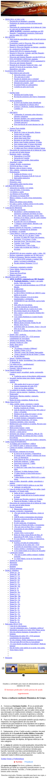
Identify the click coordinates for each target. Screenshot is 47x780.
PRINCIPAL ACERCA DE (15, 19)
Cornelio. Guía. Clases (22, 243)
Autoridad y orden (16, 162)
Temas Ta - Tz (15, 610)
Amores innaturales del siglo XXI (25, 386)
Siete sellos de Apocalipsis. (23, 305)
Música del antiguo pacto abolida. (21, 202)
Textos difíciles (15, 271)
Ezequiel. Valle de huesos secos (20, 368)
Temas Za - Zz (15, 622)
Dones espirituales (16, 101)
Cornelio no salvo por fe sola (24, 87)
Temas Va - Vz (15, 614)
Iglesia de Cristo (15, 130)
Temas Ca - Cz (15, 576)
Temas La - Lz (15, 594)
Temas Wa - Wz (15, 616)
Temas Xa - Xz (15, 618)
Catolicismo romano (17, 553)
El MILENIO (18, 289)
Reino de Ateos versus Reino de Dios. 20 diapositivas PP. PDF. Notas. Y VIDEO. (28, 536)
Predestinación (15, 172)
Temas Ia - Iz (14, 588)
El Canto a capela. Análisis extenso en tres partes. (27, 204)
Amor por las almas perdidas (24, 388)
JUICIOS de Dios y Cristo (19, 166)
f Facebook (28, 762)
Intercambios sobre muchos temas (21, 184)
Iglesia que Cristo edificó (22, 136)
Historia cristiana (15, 275)
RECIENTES (10, 37)
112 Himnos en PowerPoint (19, 194)
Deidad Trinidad (15, 180)
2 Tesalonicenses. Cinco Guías (24, 245)
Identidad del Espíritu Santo (23, 95)
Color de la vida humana (18, 626)
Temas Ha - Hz (15, 586)
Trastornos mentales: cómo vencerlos (22, 422)
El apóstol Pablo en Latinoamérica (26, 85)
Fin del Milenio (19, 356)
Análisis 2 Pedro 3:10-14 (22, 350)
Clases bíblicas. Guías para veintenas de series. (26, 233)
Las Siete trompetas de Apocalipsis (26, 307)
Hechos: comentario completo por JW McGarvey (27, 255)
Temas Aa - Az (15, 572)
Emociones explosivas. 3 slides (24, 463)
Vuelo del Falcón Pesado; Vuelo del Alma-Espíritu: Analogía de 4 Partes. (28, 407)
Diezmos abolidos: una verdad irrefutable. (28, 118)
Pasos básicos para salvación (19, 73)
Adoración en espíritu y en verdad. (21, 188)
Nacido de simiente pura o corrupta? (26, 79)
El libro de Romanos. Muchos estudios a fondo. (26, 257)
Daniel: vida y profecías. (18, 334)
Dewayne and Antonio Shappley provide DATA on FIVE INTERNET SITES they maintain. (27, 58)
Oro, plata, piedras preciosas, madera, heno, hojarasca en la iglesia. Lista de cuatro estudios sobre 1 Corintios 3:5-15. (30, 217)
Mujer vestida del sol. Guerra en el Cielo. (28, 309)
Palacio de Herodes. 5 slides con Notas (27, 501)
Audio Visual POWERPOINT (15, 442)
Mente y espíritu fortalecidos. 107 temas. (23, 420)
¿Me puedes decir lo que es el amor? (26, 384)
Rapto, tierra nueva (16, 344)
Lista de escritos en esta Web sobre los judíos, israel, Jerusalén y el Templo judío (27, 490)
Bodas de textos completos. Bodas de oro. (24, 400)
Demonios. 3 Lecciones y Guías (25, 239)
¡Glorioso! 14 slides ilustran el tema (26, 471)
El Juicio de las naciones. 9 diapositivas (27, 453)
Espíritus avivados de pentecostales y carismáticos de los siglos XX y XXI (26, 544)
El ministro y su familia (18, 231)
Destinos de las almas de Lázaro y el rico (28, 414)
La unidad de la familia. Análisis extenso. (24, 390)
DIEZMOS (13, 112)
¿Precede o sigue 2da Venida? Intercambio (28, 352)
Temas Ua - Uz (15, 612)
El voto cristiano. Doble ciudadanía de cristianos (26, 640)
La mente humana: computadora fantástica (28, 418)
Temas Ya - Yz (15, 620)
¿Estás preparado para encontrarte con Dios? (29, 81)
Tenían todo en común (21, 134)
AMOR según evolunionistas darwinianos (28, 517)
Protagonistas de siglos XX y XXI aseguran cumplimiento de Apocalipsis (25, 337)
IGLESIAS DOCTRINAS (14, 71)
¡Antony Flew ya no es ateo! (24, 533)
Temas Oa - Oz (15, 600)
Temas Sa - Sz (14, 608)
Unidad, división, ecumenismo (20, 164)
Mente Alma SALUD (12, 402)
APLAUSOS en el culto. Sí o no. (21, 206)
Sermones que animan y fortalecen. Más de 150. (26, 434)
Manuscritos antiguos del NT (24, 509)
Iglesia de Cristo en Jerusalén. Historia (27, 132)
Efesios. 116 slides (20, 465)
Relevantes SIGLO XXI (13, 624)
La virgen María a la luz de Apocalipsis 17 (28, 559)
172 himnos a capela (17, 192)
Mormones (13, 562)
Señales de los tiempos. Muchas (20, 340)
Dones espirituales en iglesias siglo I (26, 105)
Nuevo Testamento (16, 507)
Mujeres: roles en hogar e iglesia (21, 168)
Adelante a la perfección (22, 487)
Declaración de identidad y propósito (22, 21)
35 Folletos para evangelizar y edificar (23, 444)
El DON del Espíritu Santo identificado (27, 103)
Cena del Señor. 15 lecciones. (20, 190)
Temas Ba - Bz (15, 574)
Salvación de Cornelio (21, 158)
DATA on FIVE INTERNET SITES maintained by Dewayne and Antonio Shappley (27, 62)
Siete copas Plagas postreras (23, 321)
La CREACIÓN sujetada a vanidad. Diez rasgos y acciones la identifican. (28, 260)
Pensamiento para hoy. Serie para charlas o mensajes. (28, 440)
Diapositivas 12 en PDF (22, 156)
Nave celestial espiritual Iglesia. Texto (27, 146)
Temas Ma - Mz (15, 596)
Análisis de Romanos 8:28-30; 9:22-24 (27, 176)
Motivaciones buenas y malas (20, 428)
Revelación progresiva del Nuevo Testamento (29, 97)
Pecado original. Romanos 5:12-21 (26, 263)
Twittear (4, 759)
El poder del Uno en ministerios (25, 221)
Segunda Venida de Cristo (19, 342)
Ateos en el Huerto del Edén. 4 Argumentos (29, 525)
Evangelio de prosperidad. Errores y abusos (29, 547)
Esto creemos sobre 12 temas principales (28, 144)
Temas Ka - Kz (15, 592)
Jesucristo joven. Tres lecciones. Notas (27, 241)
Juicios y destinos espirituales (20, 358)
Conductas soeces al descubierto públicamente (30, 376)
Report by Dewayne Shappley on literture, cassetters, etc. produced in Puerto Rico (28, 48)
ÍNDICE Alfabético (12, 570)
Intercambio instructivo (22, 178)
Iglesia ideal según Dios (22, 138)
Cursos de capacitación (17, 210)
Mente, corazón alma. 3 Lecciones (26, 416)
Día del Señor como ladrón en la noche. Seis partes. (27, 648)
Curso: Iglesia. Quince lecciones (21, 269)
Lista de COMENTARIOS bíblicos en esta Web (26, 485)
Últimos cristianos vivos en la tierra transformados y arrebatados (26, 298)
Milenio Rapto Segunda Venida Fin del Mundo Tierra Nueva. (27, 324)
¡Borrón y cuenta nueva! (18, 432)
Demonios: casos (15, 182)
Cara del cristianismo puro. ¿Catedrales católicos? (27, 628)
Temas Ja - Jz (14, 590)
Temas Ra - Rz (15, 606)
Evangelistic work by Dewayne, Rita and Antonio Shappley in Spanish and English (27, 44)
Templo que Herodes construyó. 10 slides (28, 499)
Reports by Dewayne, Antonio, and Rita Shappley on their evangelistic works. (27, 54)
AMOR (12, 382)
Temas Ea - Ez (15, 580)
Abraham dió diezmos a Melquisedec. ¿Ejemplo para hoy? (27, 121)
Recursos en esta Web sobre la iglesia (27, 140)
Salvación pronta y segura (23, 75)
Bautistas (13, 566)
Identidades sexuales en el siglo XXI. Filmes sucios (27, 630)
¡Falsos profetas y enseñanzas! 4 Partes (27, 549)
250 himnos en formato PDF (19, 196)
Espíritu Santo (14, 93)
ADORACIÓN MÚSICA (14, 186)
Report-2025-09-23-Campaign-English (23, 51)
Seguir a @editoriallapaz (15, 759)
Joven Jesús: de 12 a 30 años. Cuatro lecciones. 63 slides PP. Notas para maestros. (29, 236)
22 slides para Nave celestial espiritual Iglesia (29, 148)
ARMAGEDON (20, 291)
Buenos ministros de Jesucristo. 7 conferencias (26, 227)
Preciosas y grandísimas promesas (21, 430)
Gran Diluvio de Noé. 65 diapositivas (27, 459)
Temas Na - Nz (15, 598)
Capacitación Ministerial (13, 208)
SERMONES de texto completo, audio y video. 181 (28, 253)
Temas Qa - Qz (15, 604)
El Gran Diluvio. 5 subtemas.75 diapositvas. (29, 539)
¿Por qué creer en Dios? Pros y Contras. (28, 527)
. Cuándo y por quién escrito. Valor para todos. (28, 282)
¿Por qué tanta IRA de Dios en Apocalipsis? (25, 642)
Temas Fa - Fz (14, 582)
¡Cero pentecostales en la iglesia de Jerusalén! (29, 551)
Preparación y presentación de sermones (23, 229)
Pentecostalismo (15, 541)
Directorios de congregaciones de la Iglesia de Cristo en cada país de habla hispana (28, 28)
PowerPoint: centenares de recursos (22, 451)
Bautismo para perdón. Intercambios (26, 160)
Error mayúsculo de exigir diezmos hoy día (29, 124)
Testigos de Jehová (16, 560)
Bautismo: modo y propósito (19, 154)
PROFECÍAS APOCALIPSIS (15, 277)
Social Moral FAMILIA (13, 370)
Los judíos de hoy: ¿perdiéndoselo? (22, 364)
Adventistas (14, 564)
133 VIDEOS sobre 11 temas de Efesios (23, 446)
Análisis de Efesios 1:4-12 (23, 174)
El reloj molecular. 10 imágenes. (25, 523)
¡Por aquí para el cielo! (22, 77)
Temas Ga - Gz (15, 584)
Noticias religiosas (16, 568)
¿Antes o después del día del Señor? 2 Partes (29, 354)
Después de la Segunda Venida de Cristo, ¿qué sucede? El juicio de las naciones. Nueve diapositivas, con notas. (26, 67)
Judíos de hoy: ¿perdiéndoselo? (25, 493)
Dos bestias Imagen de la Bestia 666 (26, 311)
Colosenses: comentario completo (21, 267)
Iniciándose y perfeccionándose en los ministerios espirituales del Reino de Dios (28, 213)
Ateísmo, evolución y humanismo (21, 511)
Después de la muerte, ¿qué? (24, 83)
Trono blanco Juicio (16, 650)
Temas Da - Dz (15, 578)
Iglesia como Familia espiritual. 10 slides (28, 142)
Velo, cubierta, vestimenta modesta (21, 170)
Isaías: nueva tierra (16, 366)
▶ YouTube (18, 762)
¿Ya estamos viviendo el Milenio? (25, 348)
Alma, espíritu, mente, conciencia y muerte (24, 404)
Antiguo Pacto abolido (17, 128)
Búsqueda (8, 658)
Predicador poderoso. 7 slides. (24, 461)
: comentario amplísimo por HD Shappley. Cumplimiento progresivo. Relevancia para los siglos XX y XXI (26, 33)
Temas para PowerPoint (18, 273)
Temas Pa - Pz (14, 602)
